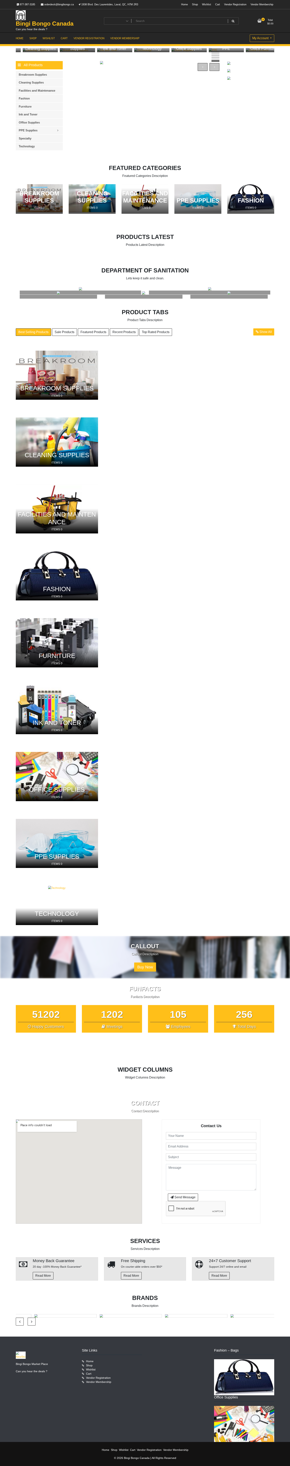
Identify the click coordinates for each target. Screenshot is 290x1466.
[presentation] (203, 67)
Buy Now (145, 967)
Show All (265, 332)
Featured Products (93, 332)
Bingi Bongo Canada (45, 23)
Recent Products (124, 332)
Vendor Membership (262, 4)
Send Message (185, 1197)
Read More (43, 1275)
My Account (260, 38)
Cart (217, 4)
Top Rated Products (155, 332)
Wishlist (206, 4)
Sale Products (64, 332)
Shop (195, 4)
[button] (215, 52)
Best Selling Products (33, 332)
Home (184, 4)
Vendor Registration (235, 4)
